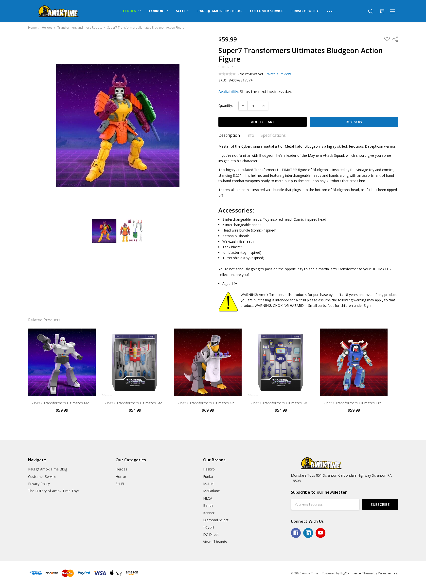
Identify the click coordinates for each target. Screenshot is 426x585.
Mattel (208, 483)
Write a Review (279, 74)
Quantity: (225, 105)
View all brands (215, 541)
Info (250, 135)
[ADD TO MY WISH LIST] (87, 345)
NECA (207, 498)
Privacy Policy (304, 10)
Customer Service (266, 10)
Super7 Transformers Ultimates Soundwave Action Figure (297, 403)
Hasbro (209, 469)
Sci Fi (181, 10)
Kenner (208, 512)
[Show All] (330, 11)
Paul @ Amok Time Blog (219, 10)
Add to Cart (61, 375)
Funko (208, 476)
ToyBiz (208, 527)
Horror (156, 10)
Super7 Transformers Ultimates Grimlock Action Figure (222, 403)
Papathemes (387, 573)
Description (229, 135)
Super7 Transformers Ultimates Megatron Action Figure (77, 403)
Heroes (130, 10)
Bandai (208, 505)
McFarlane (211, 490)
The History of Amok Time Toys (53, 490)
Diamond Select (216, 520)
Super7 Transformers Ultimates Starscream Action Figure (151, 403)
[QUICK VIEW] (87, 337)
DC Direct (211, 534)
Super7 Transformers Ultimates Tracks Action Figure (366, 403)
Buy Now (61, 385)
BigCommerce (350, 573)
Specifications (273, 135)
